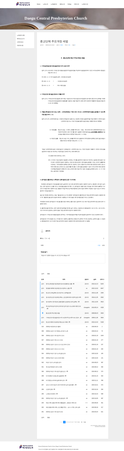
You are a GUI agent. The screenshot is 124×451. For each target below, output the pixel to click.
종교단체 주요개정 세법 (54, 41)
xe (86, 288)
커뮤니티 (76, 4)
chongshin (87, 307)
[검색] (103, 4)
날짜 (94, 279)
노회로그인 (85, 4)
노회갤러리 (54, 4)
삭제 (103, 245)
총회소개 (62, 4)
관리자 (42, 45)
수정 (99, 245)
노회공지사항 (21, 35)
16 (81, 422)
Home (38, 4)
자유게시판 (20, 45)
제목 (64, 279)
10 (78, 422)
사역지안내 (20, 42)
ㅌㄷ (86, 403)
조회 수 (102, 279)
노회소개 (45, 4)
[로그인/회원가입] (107, 4)
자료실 (69, 4)
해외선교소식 (21, 38)
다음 (84, 422)
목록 (42, 245)
